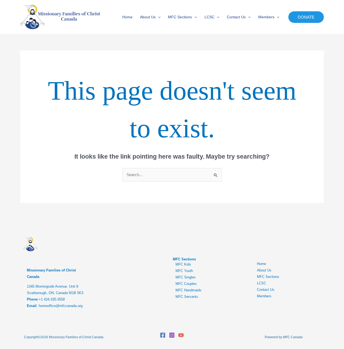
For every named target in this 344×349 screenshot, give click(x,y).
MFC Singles (185, 277)
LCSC (209, 17)
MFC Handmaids (188, 290)
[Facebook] (163, 335)
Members (266, 17)
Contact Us (236, 17)
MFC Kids (183, 264)
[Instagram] (172, 335)
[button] (158, 17)
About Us (148, 17)
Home (127, 17)
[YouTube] (181, 335)
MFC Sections (180, 17)
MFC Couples (186, 284)
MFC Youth (184, 271)
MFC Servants (186, 297)
